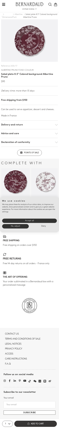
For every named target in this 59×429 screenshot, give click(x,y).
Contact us (12, 334)
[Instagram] (4, 381)
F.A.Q (8, 364)
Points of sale (31, 153)
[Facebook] (9, 381)
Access (9, 354)
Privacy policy (13, 349)
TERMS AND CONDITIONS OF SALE (22, 339)
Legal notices (13, 344)
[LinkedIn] (14, 381)
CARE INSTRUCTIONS (16, 359)
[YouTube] (24, 381)
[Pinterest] (19, 381)
